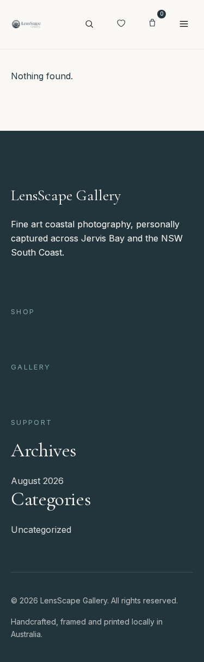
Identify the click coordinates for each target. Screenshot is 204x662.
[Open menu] (184, 24)
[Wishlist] (121, 24)
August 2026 (37, 480)
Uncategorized (41, 529)
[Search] (89, 25)
